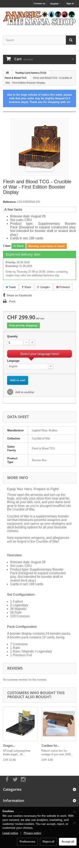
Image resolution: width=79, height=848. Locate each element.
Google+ (45, 287)
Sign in (70, 3)
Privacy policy (32, 833)
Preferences (27, 841)
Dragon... (9, 745)
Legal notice (10, 833)
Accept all (68, 841)
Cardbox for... (50, 745)
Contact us (39, 3)
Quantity (12, 336)
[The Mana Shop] (39, 18)
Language (13, 360)
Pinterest (64, 287)
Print (12, 301)
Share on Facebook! (19, 295)
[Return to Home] (7, 73)
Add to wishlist (24, 392)
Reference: (9, 201)
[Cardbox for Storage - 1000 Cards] (59, 724)
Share (27, 287)
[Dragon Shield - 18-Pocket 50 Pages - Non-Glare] (20, 724)
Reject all (48, 841)
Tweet (12, 287)
